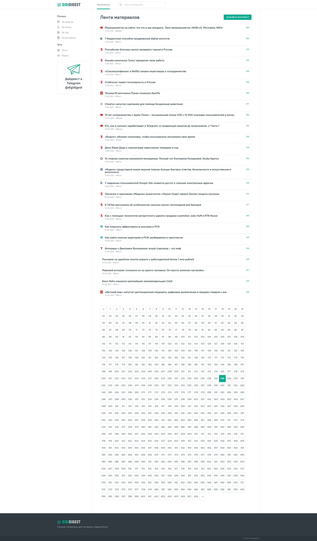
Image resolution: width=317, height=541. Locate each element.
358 (143, 420)
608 (196, 496)
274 (170, 392)
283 (229, 392)
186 (169, 364)
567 (216, 482)
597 (123, 496)
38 (209, 315)
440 (104, 447)
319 (176, 406)
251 (163, 385)
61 (216, 322)
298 (183, 399)
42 (235, 315)
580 (156, 489)
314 (143, 406)
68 (116, 329)
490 (143, 461)
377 (123, 426)
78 (183, 329)
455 (203, 447)
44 (103, 322)
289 (123, 399)
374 (104, 426)
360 (156, 420)
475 (189, 454)
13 (189, 309)
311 (123, 406)
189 (189, 364)
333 (123, 413)
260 (222, 385)
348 (222, 413)
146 (196, 350)
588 (209, 489)
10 (169, 309)
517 (176, 468)
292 (143, 399)
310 (117, 406)
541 (189, 475)
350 (236, 413)
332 (117, 413)
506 (104, 468)
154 (103, 357)
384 (170, 426)
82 (209, 329)
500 (209, 461)
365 (189, 420)
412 (209, 433)
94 (143, 336)
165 (176, 357)
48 (130, 322)
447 (150, 447)
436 (222, 440)
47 (123, 322)
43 (242, 315)
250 (156, 385)
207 (163, 371)
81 (203, 329)
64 (235, 322)
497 (189, 461)
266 (117, 392)
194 (222, 364)
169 (202, 357)
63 (229, 322)
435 (216, 440)
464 (117, 454)
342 (183, 413)
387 (189, 426)
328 (236, 406)
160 (143, 357)
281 (216, 392)
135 (123, 350)
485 (110, 461)
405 (163, 433)
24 (116, 315)
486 (117, 461)
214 (209, 371)
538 (170, 475)
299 (189, 399)
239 (229, 378)
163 (163, 357)
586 (196, 489)
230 (170, 378)
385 (176, 426)
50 (143, 322)
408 (183, 433)
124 (196, 343)
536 (156, 475)
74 (156, 329)
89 (110, 336)
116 (143, 343)
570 (236, 482)
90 (116, 336)
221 (110, 378)
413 (216, 433)
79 (189, 329)
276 (183, 392)
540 (183, 475)
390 (209, 426)
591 (229, 489)
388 (196, 426)
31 (163, 315)
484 (104, 461)
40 (222, 315)
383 (163, 426)
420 (117, 440)
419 (110, 440)
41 (229, 315)
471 (163, 454)
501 (216, 461)
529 (110, 475)
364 (183, 420)
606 (183, 496)
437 (229, 440)
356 (130, 420)
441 (110, 447)
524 (222, 468)
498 (196, 461)
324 (209, 406)
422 (130, 440)
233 (189, 378)
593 (242, 489)
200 (117, 371)
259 (216, 385)
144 (183, 350)
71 (137, 329)
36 (196, 315)
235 (203, 378)
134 (117, 350)
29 (149, 315)
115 (136, 343)
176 (103, 364)
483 (242, 454)
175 (242, 357)
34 (182, 315)
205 (150, 371)
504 (236, 461)
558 (156, 482)
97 (163, 336)
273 (163, 392)
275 (176, 392)
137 (136, 350)
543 (203, 475)
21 (242, 309)
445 (137, 447)
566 (209, 482)
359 (150, 420)
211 (189, 371)
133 (110, 350)
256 (196, 385)
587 (203, 489)
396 (104, 433)
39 (215, 315)
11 (176, 309)
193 (216, 364)
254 (183, 385)
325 (216, 406)
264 (104, 392)
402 (143, 433)
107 (229, 336)
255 (189, 385)
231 (176, 378)
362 (170, 420)
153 (242, 350)
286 (104, 399)
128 (222, 343)
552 (117, 482)
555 (137, 482)
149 (216, 350)
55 (176, 322)
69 (123, 329)
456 (209, 447)
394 (236, 426)
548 (236, 475)
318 (169, 406)
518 (183, 468)
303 (216, 399)
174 (235, 357)
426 (156, 440)
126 (209, 343)
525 (229, 468)
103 (202, 336)
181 (136, 364)
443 (123, 447)
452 (183, 447)
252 (170, 385)
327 (229, 406)
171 (215, 357)
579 (150, 489)
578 (143, 489)
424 (143, 440)
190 (196, 364)
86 (235, 329)
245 (123, 385)
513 (150, 468)
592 (236, 489)
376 (117, 426)
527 (242, 468)
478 (209, 454)
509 (123, 468)
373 (242, 420)
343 (189, 413)
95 (149, 336)
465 (123, 454)
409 (189, 433)
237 (216, 378)
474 (183, 454)
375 (110, 426)
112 (116, 343)
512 (143, 468)
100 (183, 336)
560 (170, 482)
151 (229, 350)
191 (202, 364)
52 (156, 322)
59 (202, 322)
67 (110, 329)
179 (123, 364)
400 (130, 433)
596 (117, 496)
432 (196, 440)
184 (156, 364)
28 (143, 315)
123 (189, 343)
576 (130, 489)
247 (137, 385)
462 (104, 454)
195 (229, 364)
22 (103, 315)
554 (130, 482)
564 (196, 482)
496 (183, 461)
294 (156, 399)
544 (209, 475)
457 (216, 447)
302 (209, 399)
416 (235, 433)
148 (209, 350)
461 (242, 447)
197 (242, 364)
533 (137, 475)
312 (130, 406)
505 (242, 461)
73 (150, 329)
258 (209, 385)
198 (103, 371)
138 (143, 350)
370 (222, 420)
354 (117, 420)
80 (196, 329)
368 (209, 420)
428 (170, 440)
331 (110, 413)
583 (176, 489)
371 (229, 420)
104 (209, 336)
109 (242, 336)
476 (196, 454)
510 (130, 468)
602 (156, 496)
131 (242, 343)
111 (110, 343)
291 (136, 399)
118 (156, 343)
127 (215, 343)
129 (229, 343)
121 (176, 343)
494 (170, 461)
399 (123, 433)
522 (209, 468)
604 (170, 496)
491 (150, 461)
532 (130, 475)
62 (222, 322)
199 (110, 371)
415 (229, 433)
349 (229, 413)
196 (235, 364)
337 (150, 413)
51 (150, 322)
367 (203, 420)
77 (176, 329)
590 (222, 489)
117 (149, 343)
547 (229, 475)
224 (130, 378)
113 (123, 343)
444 (130, 447)
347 (216, 413)
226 (143, 378)
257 (203, 385)
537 (163, 475)
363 (176, 420)
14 (196, 309)
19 (229, 309)
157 (123, 357)
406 (170, 433)
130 (235, 343)
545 (216, 475)
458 (222, 447)
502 (222, 461)
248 (143, 385)
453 (189, 447)
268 (130, 392)
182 (143, 364)
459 (229, 447)
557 (150, 482)
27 (136, 315)
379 (137, 426)
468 (143, 454)
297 (176, 399)
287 (110, 399)
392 (222, 426)
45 (110, 322)
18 (222, 309)
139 (150, 350)
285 (242, 392)
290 (130, 399)
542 (196, 475)
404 (156, 433)
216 (222, 371)
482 (236, 454)
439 (242, 440)
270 (143, 392)
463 (110, 454)
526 (236, 468)
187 (176, 364)
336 (143, 413)
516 (169, 468)
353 (110, 420)
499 (203, 461)
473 (176, 454)
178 (116, 364)
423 (137, 440)
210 (183, 371)
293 (150, 399)
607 (189, 496)
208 (170, 371)
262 (236, 385)
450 (170, 447)
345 (203, 413)
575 (123, 489)
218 (235, 371)
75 (163, 329)
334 (130, 413)
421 (123, 440)
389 (203, 426)
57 (189, 322)
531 (123, 475)
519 (189, 468)
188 (183, 364)
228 (156, 378)
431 (189, 440)
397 (110, 433)
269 (137, 392)
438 (236, 440)
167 (189, 357)
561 (176, 482)
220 (104, 378)
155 (110, 357)
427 (163, 440)
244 (117, 385)
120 (169, 343)
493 (163, 461)
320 (183, 406)
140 (156, 350)
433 (203, 440)
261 (229, 385)
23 (110, 315)
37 (202, 315)
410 (196, 433)
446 (143, 447)
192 (209, 364)
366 (196, 420)
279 (203, 392)
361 (163, 420)
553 (123, 482)
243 (110, 385)
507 (110, 468)
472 (170, 454)
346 (209, 413)
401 (136, 433)
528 (104, 475)
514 (156, 468)
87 (242, 329)
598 (130, 496)
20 (235, 309)
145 (189, 350)
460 (236, 447)
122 (183, 343)
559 (163, 482)
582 (170, 489)
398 (117, 433)
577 (136, 489)
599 (137, 496)
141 (162, 350)
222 (117, 378)
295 (163, 399)
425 (150, 440)
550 (104, 482)
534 (143, 475)
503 (229, 461)
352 (104, 420)
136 (130, 350)
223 (123, 378)
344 (196, 413)
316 (156, 406)
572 (104, 489)
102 (196, 336)
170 (209, 357)
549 (242, 475)
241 (242, 378)
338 (156, 413)
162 (156, 357)
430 (183, 440)
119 (162, 343)
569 (229, 482)
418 (103, 440)
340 (170, 413)
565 (203, 482)
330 (104, 413)
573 (110, 489)
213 (202, 371)
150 (222, 350)
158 (130, 357)
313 (136, 406)
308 (104, 406)
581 (163, 489)
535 (150, 475)
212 (196, 371)
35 (189, 315)
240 (236, 378)
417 (242, 433)
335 (137, 413)
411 (202, 433)
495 (176, 461)
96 (156, 336)
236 (209, 378)
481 (229, 454)
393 (229, 426)
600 (143, 496)
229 (163, 378)
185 (163, 364)
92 (130, 336)
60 (209, 322)
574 (117, 489)
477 (202, 454)
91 (123, 336)
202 (130, 371)
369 (216, 420)
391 (216, 426)
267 (123, 392)
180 (130, 364)
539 (176, 475)
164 (169, 357)
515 (163, 468)
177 (110, 364)
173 (229, 357)
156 (117, 357)
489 (137, 461)
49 (136, 322)
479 (216, 454)
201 (123, 371)
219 (242, 371)
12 (183, 309)
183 (150, 364)
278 (196, 392)
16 (209, 309)
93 (136, 336)
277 (189, 392)
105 (216, 336)
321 (189, 406)
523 (216, 468)
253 (176, 385)
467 (137, 454)
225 (137, 378)
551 (110, 482)
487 (123, 461)
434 (209, 440)
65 (242, 322)
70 (130, 329)
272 (156, 392)
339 (163, 413)
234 (196, 378)
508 (117, 468)
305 (229, 399)
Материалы (103, 4)
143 (176, 350)
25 (123, 315)
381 (150, 426)
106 (222, 336)
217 (229, 371)
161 (149, 357)
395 (242, 426)
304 (222, 399)
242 (104, 385)
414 (222, 433)
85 (229, 329)
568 (222, 482)
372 (236, 420)
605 (176, 496)
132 (103, 350)
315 (150, 406)
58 (196, 322)
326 (222, 406)
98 (169, 336)
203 (137, 371)
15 (203, 309)
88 (103, 336)
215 (216, 371)
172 (222, 357)
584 (183, 489)
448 (156, 447)
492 (156, 461)
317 (163, 406)
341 (176, 413)
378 (130, 426)
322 (196, 406)
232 (183, 378)
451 (176, 447)
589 (216, 489)
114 (129, 343)
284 (236, 392)
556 (143, 482)
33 (176, 315)
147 (202, 350)
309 (110, 406)
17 (216, 309)
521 (202, 468)
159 (136, 357)
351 (242, 413)
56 (182, 322)
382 (156, 426)
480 (222, 454)
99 (176, 336)
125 (202, 343)
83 (215, 329)
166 (183, 357)
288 (117, 399)
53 (163, 322)
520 (196, 468)
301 (202, 399)
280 (209, 392)
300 (196, 399)
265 (110, 392)
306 (236, 399)
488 (130, 461)
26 (130, 315)
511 (136, 468)
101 (189, 336)
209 (176, 371)
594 (104, 496)
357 (137, 420)
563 (189, 482)
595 (110, 496)
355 (123, 420)
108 (235, 336)
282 (222, 392)
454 (196, 447)
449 (163, 447)
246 (130, 385)
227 (150, 378)
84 (222, 329)
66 (103, 329)
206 (156, 371)
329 (242, 406)
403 (150, 433)
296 (170, 399)
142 (169, 350)
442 (117, 447)
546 (222, 475)
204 (143, 371)
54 (169, 322)
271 (149, 392)
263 (242, 385)
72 (143, 329)
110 (103, 343)
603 (163, 496)
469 (150, 454)
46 (116, 322)
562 (183, 482)
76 (169, 329)
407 (176, 433)
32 (169, 315)
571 (242, 482)
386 (183, 426)
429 (176, 440)
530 (117, 475)
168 (196, 357)
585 (189, 489)
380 (143, 426)
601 (150, 496)
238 (222, 378)
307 (242, 399)
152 (235, 350)
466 (130, 454)
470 (156, 454)
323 (203, 406)
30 (156, 315)
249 (150, 385)
